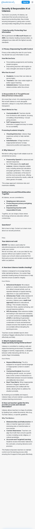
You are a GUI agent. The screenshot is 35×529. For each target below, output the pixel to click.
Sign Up (25, 2)
